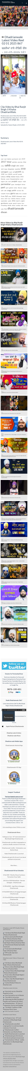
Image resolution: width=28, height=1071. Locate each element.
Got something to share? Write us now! (14, 827)
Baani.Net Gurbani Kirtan (10, 1066)
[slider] (24, 710)
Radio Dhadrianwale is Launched (14, 853)
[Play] (2, 710)
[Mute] (21, 710)
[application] (14, 710)
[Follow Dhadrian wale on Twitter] (14, 1050)
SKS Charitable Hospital (12, 1011)
